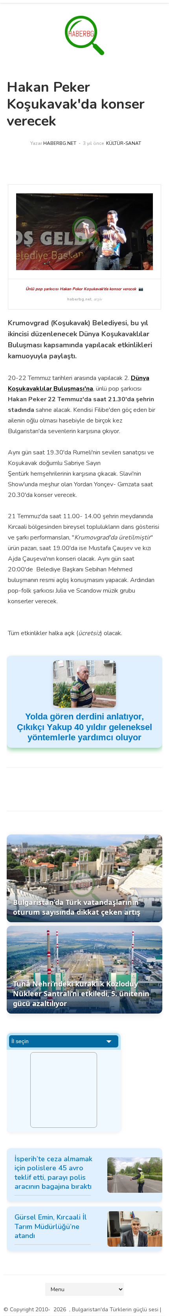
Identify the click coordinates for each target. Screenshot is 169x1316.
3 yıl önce (93, 143)
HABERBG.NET (59, 143)
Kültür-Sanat (123, 143)
